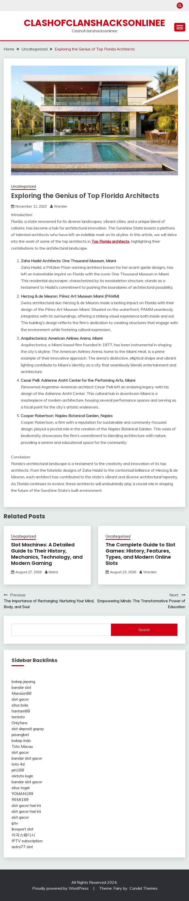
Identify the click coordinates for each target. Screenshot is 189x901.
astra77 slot (22, 846)
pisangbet (20, 734)
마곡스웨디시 (23, 834)
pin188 (18, 769)
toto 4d (18, 764)
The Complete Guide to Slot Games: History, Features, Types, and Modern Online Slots (140, 554)
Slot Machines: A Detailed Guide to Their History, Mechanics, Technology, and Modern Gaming (47, 554)
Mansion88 (22, 693)
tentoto (18, 716)
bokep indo (21, 740)
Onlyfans (20, 722)
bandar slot (21, 687)
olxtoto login (22, 775)
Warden (60, 206)
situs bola (20, 705)
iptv (15, 823)
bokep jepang (23, 681)
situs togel (21, 787)
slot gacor (20, 699)
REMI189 (20, 799)
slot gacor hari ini (26, 805)
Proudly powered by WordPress (61, 888)
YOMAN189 (22, 793)
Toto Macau (22, 746)
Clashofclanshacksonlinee (94, 22)
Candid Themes (144, 888)
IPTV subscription (27, 840)
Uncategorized (23, 186)
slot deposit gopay (28, 728)
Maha (53, 572)
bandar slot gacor (27, 758)
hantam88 (21, 710)
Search (144, 630)
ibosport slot (22, 828)
